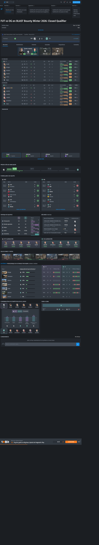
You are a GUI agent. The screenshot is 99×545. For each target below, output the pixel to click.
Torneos (18, 5)
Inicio (1, 5)
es (70, 2)
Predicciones (77, 13)
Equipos (53, 5)
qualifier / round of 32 (29, 34)
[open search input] (61, 2)
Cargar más (41, 159)
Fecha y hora (5, 25)
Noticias (74, 5)
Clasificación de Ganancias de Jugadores (39, 11)
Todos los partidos (21, 209)
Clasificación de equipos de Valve (60, 11)
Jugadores (30, 5)
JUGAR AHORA (71, 441)
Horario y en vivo (10, 10)
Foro (75, 15)
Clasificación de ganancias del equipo (61, 10)
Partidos (6, 5)
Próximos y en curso (21, 10)
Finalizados (8, 11)
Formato (4, 27)
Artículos (76, 11)
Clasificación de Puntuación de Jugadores (39, 10)
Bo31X (58, 441)
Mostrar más (40, 30)
